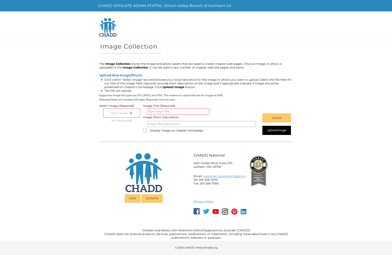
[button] (121, 113)
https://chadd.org (206, 247)
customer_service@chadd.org (224, 176)
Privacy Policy (204, 201)
